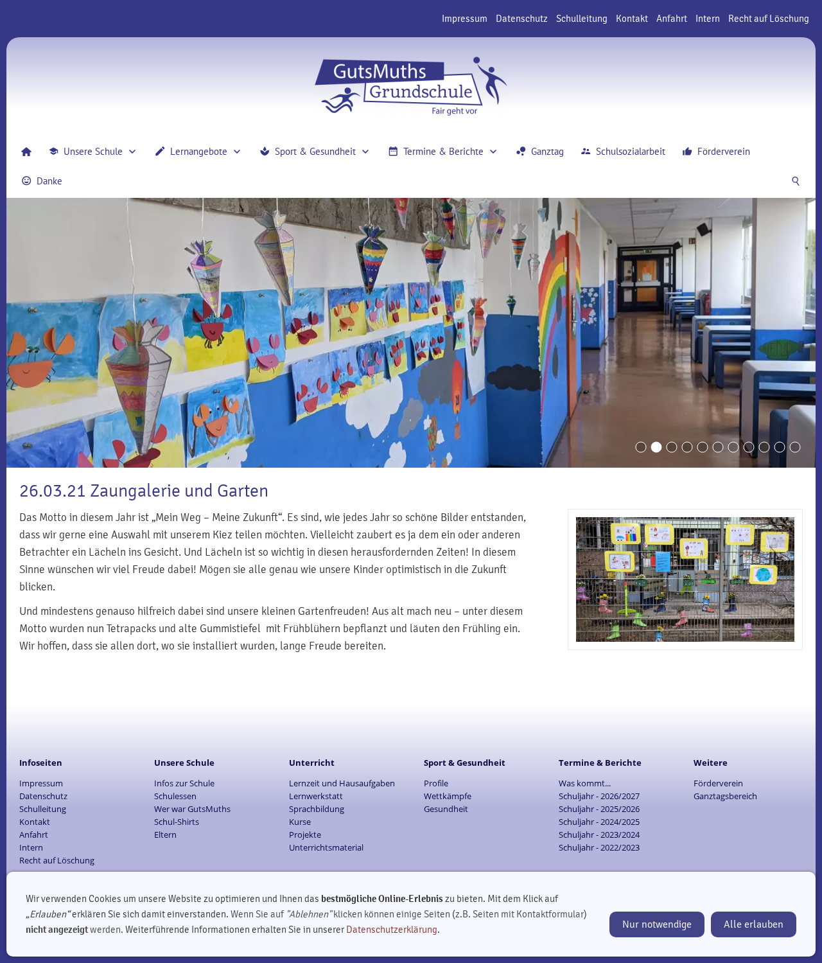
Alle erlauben (753, 924)
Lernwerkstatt (316, 796)
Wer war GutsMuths (192, 809)
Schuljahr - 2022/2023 (599, 847)
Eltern (165, 834)
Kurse (300, 821)
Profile (436, 783)
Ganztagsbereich (725, 796)
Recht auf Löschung (768, 18)
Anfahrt (671, 18)
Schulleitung (582, 18)
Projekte (305, 834)
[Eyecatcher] (733, 447)
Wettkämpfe (447, 796)
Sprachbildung (316, 809)
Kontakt (632, 18)
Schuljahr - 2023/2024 (599, 834)
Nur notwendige (657, 924)
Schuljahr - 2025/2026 (599, 809)
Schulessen (175, 796)
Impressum (464, 18)
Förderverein (718, 783)
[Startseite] (26, 151)
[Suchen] (795, 181)
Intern (707, 18)
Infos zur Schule (184, 783)
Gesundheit (446, 809)
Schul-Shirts (176, 821)
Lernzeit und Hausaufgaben (342, 783)
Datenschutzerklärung (391, 929)
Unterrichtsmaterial (326, 847)
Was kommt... (585, 783)
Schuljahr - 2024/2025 (599, 821)
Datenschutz (522, 18)
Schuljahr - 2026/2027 (599, 796)
